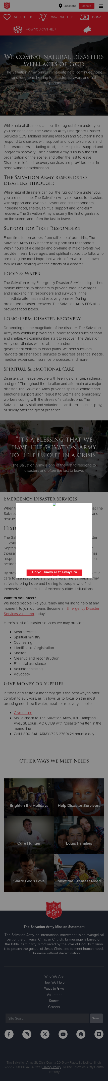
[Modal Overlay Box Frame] (54, 540)
